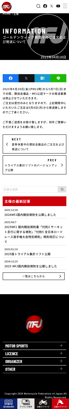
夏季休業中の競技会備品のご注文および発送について (38, 144)
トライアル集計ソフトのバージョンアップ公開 (31, 165)
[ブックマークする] (42, 78)
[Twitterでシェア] (26, 78)
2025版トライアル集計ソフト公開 (27, 251)
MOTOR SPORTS (16, 345)
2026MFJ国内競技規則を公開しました (30, 212)
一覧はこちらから (33, 276)
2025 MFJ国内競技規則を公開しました (30, 264)
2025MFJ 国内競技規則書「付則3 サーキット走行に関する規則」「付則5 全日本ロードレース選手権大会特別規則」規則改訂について (34, 232)
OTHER (10, 369)
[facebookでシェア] (11, 78)
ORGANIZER (13, 361)
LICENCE (11, 353)
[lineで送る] (58, 78)
